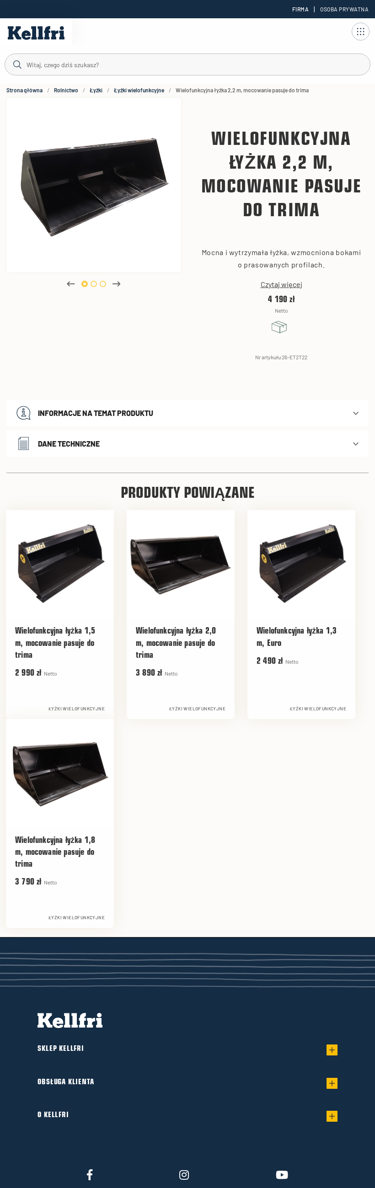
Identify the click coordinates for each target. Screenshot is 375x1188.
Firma (300, 9)
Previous (70, 283)
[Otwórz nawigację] (360, 31)
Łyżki (96, 90)
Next (116, 283)
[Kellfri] (36, 33)
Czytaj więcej (281, 284)
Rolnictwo (66, 90)
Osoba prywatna (344, 9)
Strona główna (24, 90)
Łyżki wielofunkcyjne (139, 90)
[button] (187, 413)
